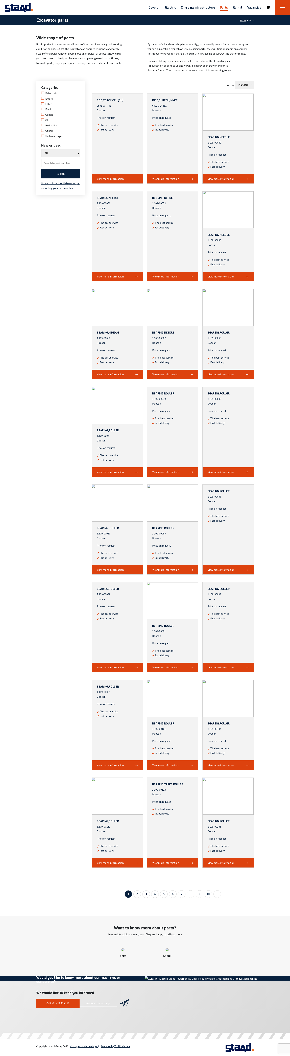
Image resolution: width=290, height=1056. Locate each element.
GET (47, 120)
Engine (49, 98)
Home (243, 20)
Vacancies (254, 8)
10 (208, 894)
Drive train (51, 93)
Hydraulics (51, 125)
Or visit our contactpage (96, 1003)
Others (49, 130)
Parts (224, 8)
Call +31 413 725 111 (57, 1003)
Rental (237, 8)
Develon (154, 8)
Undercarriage (53, 136)
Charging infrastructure (198, 8)
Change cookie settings (84, 1046)
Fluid (48, 109)
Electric (170, 8)
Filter (48, 104)
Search (61, 173)
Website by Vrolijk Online (115, 1046)
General (49, 114)
